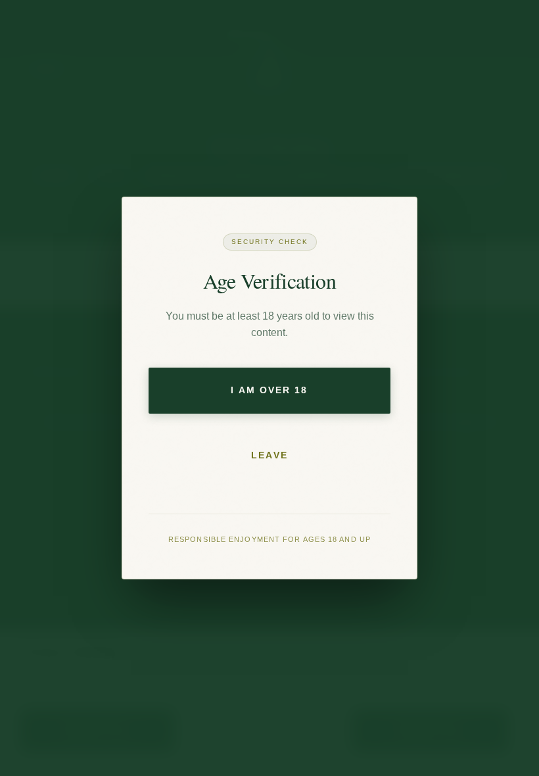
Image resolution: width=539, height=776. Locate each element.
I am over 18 (269, 390)
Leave (269, 455)
